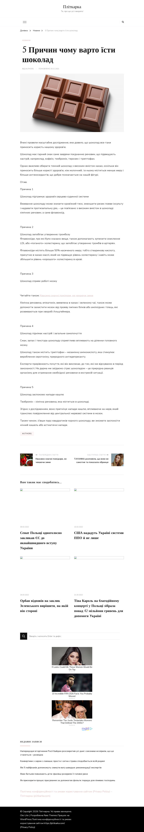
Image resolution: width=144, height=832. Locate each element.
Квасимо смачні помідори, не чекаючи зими (66, 295)
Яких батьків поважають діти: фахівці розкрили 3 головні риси (54, 773)
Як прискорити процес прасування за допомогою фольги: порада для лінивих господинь (67, 780)
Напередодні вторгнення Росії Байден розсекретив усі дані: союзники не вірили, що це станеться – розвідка (67, 753)
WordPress (26, 819)
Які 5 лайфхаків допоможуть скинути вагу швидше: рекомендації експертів (61, 767)
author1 (29, 69)
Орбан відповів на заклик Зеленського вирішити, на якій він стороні (44, 606)
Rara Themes (50, 815)
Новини (26, 40)
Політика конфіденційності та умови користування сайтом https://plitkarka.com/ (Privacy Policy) (45, 823)
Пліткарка (72, 7)
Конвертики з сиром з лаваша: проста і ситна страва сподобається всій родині (62, 761)
